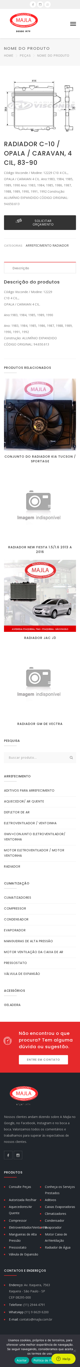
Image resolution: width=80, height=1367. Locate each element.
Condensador (54, 1220)
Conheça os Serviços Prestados (60, 1190)
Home (9, 55)
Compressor (18, 1220)
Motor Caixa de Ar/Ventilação (56, 1237)
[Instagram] (40, 4)
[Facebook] (33, 4)
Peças (25, 55)
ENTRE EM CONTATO (43, 1060)
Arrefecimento (39, 245)
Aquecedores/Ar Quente (20, 1210)
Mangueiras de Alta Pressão (23, 1237)
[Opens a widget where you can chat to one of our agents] (63, 1359)
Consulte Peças (20, 1187)
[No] (74, 1351)
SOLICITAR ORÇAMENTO (43, 222)
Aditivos (50, 1200)
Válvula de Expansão (23, 1254)
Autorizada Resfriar (22, 1200)
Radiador (60, 245)
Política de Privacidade (50, 1360)
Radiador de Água (57, 1247)
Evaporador (53, 1227)
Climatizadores (55, 1213)
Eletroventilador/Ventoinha (28, 1227)
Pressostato (17, 1247)
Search (71, 757)
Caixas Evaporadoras (60, 1207)
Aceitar (22, 1360)
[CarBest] (24, 23)
